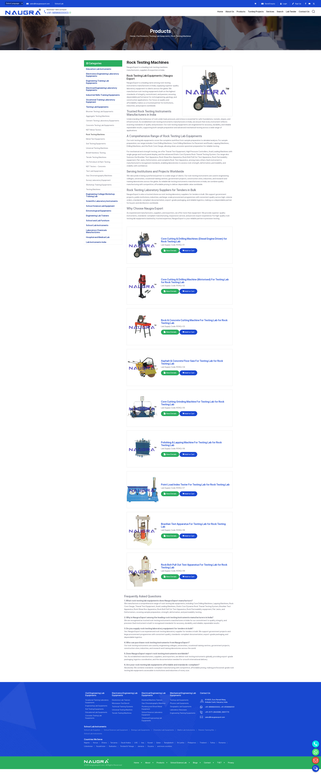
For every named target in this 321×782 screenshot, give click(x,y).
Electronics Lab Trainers (121, 700)
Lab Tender (291, 11)
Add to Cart (189, 250)
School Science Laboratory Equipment (152, 713)
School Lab (59, 4)
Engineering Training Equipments (182, 713)
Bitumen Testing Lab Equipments (99, 111)
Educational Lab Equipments (96, 712)
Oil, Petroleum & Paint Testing (98, 162)
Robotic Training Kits (206, 730)
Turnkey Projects (256, 11)
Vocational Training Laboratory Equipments (97, 701)
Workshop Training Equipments (99, 185)
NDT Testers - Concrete (96, 166)
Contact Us (304, 11)
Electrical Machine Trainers (152, 700)
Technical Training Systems (122, 706)
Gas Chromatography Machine (153, 703)
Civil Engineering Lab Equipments (94, 694)
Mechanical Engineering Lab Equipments (183, 694)
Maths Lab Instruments (186, 730)
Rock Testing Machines (95, 134)
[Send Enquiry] (315, 760)
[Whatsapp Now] (315, 752)
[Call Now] (315, 744)
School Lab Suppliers (92, 730)
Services (270, 11)
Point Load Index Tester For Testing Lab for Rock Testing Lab (195, 484)
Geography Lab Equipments (180, 706)
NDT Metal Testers (93, 130)
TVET (219, 763)
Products (241, 11)
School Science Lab (179, 763)
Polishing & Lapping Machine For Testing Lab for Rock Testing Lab (191, 444)
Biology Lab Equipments (140, 730)
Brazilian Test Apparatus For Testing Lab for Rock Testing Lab (193, 525)
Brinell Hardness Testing (96, 153)
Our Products (142, 36)
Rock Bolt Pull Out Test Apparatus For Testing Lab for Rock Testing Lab (194, 566)
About (147, 763)
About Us (229, 11)
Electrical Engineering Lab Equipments (154, 694)
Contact (207, 763)
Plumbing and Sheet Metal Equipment (152, 707)
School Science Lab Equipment (116, 730)
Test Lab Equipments (94, 171)
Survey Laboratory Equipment (98, 180)
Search (280, 11)
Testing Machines (93, 189)
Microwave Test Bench (120, 703)
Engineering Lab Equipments (96, 706)
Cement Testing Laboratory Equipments (102, 121)
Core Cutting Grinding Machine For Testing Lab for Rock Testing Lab (192, 403)
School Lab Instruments (93, 734)
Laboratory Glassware (178, 710)
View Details (171, 250)
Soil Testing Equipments (96, 144)
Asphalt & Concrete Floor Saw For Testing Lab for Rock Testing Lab (192, 362)
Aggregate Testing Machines (98, 116)
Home (220, 11)
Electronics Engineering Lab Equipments (124, 694)
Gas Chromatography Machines (99, 175)
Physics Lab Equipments (179, 703)
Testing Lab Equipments (159, 36)
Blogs (195, 763)
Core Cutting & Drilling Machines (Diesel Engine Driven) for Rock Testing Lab (194, 240)
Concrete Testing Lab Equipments (100, 125)
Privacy (231, 763)
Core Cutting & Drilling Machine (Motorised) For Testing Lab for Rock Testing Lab (195, 281)
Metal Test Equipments (95, 139)
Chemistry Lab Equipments (163, 730)
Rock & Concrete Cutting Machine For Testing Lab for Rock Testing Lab (194, 322)
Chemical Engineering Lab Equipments (152, 719)
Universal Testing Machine (122, 710)
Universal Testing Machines (97, 148)
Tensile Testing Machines (96, 157)
